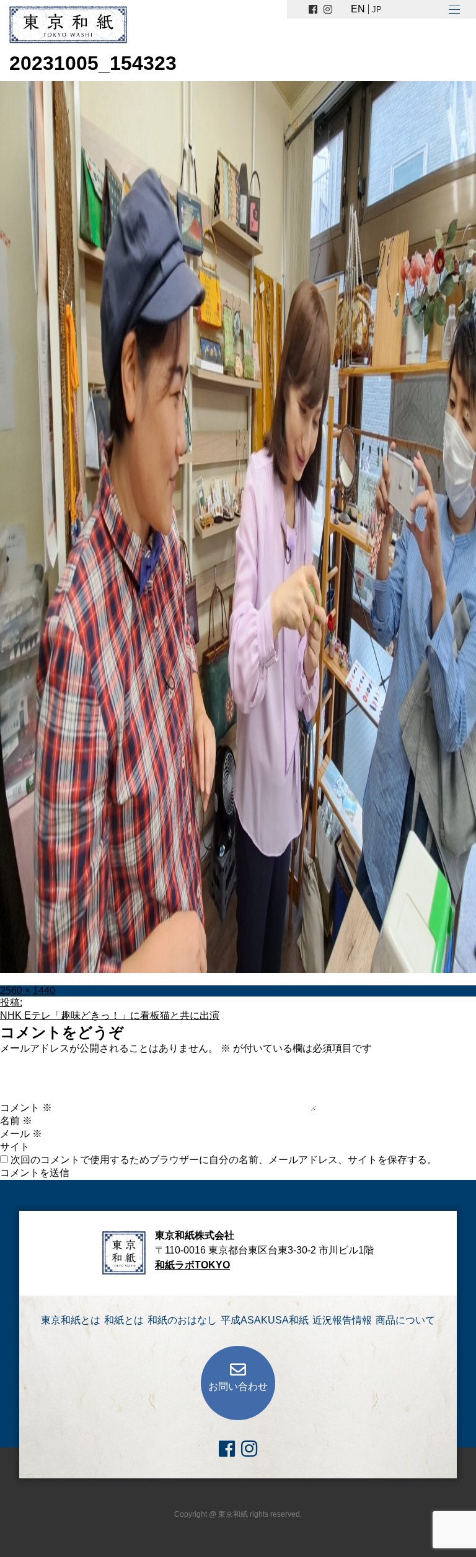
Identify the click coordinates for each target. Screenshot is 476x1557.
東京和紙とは (70, 1320)
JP (377, 9)
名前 (16, 1120)
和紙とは (124, 1320)
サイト (15, 1146)
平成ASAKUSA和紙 (265, 1320)
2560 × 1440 (27, 990)
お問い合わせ (238, 1386)
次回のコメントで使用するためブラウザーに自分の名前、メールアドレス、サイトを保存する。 (224, 1159)
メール (21, 1133)
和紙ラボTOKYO (192, 1265)
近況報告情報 (342, 1320)
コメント (26, 1107)
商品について (405, 1320)
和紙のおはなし (182, 1320)
